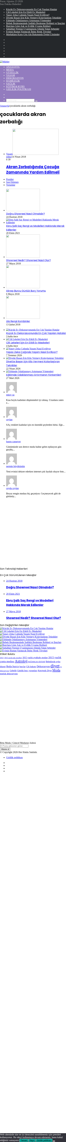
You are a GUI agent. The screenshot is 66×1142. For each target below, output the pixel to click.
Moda (10, 69)
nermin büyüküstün (15, 466)
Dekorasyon (15, 78)
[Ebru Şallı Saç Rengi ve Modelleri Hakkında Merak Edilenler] (36, 222)
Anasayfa (13, 67)
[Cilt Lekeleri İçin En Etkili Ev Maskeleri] (27, 339)
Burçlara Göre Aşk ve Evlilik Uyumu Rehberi (28, 26)
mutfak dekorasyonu (9, 673)
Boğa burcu (12, 666)
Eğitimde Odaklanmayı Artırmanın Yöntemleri (28, 20)
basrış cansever (13, 441)
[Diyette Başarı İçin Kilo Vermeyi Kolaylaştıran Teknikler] (35, 358)
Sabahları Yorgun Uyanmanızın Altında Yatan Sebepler (32, 29)
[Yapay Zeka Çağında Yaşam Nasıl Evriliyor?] (28, 348)
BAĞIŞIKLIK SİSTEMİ (36, 662)
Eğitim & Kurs (15, 86)
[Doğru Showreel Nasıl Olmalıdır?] (23, 210)
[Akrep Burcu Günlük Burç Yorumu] (23, 287)
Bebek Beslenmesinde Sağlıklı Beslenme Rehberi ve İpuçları (35, 23)
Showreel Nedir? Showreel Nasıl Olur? (28, 260)
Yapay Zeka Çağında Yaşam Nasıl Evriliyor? (27, 15)
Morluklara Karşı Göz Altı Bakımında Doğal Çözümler (33, 34)
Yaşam (10, 75)
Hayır (32, 1140)
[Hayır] (54, 1141)
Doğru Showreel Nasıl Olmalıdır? (25, 213)
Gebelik (13, 670)
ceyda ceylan (12, 488)
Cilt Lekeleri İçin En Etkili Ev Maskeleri (25, 12)
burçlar (22, 666)
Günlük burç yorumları (27, 670)
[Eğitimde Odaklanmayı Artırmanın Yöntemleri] (29, 371)
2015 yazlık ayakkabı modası (35, 657)
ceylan (9, 419)
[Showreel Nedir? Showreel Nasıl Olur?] (23, 257)
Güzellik (12, 72)
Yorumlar (10, 185)
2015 (2, 658)
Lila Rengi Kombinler (18, 321)
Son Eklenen (12, 182)
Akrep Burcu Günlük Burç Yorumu (26, 291)
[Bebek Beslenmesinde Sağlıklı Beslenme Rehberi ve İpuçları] (30, 642)
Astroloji (21, 661)
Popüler (10, 179)
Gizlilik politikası (18, 89)
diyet (55, 665)
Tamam (24, 1140)
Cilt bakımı (31, 666)
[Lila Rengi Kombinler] (23, 318)
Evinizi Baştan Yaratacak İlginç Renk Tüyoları (28, 31)
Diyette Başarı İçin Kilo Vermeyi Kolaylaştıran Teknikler (33, 17)
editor (9, 156)
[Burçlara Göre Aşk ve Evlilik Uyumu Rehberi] (23, 645)
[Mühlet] (4, 61)
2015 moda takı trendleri (13, 658)
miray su (10, 394)
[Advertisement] (33, 533)
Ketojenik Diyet (45, 670)
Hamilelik (13, 81)
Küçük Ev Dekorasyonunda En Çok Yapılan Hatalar (31, 9)
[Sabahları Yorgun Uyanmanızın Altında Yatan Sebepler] (28, 648)
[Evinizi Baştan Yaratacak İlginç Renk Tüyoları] (23, 650)
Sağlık (10, 83)
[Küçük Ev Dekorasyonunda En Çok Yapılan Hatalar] (32, 329)
